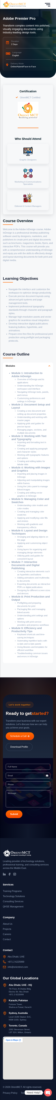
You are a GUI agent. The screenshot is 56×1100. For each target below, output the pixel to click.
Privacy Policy (10, 1093)
